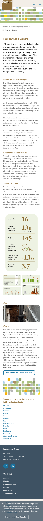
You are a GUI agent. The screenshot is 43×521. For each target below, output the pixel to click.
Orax (5, 428)
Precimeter (7, 431)
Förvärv (6, 481)
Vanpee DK (7, 439)
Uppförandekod (9, 484)
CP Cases (6, 406)
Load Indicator (8, 423)
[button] (39, 3)
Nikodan (6, 426)
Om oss (6, 478)
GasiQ (5, 413)
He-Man (6, 418)
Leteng (5, 421)
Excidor (6, 411)
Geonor (6, 416)
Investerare (7, 490)
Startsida (5, 27)
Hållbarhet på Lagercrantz (19, 27)
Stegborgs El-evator (10, 436)
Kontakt (6, 487)
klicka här (33, 511)
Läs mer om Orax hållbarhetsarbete (19, 372)
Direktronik (7, 408)
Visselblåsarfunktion (11, 493)
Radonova (6, 433)
